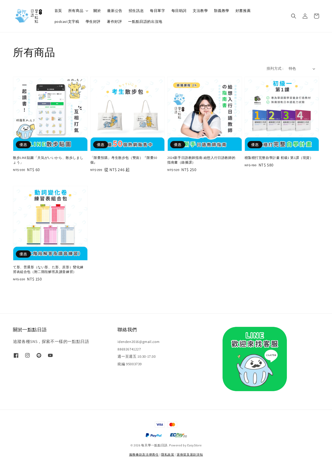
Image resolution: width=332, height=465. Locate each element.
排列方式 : (275, 68)
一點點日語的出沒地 (145, 21)
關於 (97, 10)
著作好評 (114, 21)
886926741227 (129, 349)
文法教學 (200, 10)
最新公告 (114, 10)
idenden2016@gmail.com (138, 341)
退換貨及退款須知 (190, 454)
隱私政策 (167, 454)
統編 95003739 (129, 364)
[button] (293, 16)
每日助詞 (178, 10)
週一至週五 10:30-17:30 (136, 356)
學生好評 (93, 21)
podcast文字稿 (66, 21)
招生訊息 (136, 10)
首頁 (58, 10)
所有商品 (75, 10)
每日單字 (157, 10)
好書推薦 (243, 10)
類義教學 (221, 10)
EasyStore (194, 445)
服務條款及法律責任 (144, 454)
